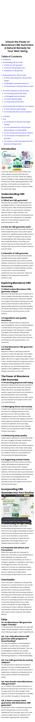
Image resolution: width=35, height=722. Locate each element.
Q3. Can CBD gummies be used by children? (18, 133)
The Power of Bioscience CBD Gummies (16, 91)
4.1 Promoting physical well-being (15, 93)
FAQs (4, 119)
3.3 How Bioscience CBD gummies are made (18, 86)
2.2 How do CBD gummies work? (14, 68)
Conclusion (6, 116)
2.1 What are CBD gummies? (13, 65)
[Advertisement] (17, 20)
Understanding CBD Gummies (12, 62)
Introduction (7, 60)
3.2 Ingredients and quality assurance (16, 83)
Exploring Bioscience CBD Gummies (14, 75)
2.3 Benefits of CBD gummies (13, 71)
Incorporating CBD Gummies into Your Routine (18, 106)
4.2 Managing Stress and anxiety (14, 96)
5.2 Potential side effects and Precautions (18, 112)
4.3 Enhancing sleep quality (13, 99)
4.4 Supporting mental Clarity (14, 102)
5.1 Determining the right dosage (15, 109)
